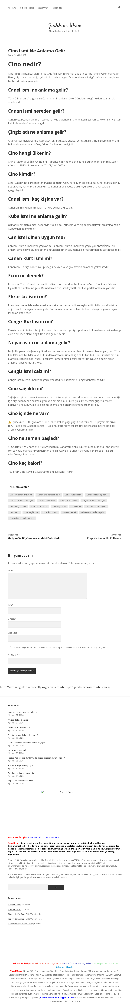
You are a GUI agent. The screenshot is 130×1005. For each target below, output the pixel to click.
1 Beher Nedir (14, 904)
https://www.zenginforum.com (18, 687)
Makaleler (22, 487)
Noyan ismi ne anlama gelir (22, 518)
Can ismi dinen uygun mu (21, 494)
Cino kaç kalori (59, 506)
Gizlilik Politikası (27, 7)
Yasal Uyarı (43, 7)
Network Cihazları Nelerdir (20, 923)
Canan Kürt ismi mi (73, 494)
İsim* (10, 605)
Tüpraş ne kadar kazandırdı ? (21, 780)
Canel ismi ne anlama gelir (21, 500)
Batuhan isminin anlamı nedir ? (21, 773)
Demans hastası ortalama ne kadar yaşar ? (27, 742)
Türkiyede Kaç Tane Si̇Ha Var (20, 914)
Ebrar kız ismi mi (50, 512)
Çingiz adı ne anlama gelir (93, 500)
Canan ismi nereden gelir (48, 494)
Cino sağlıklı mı (31, 512)
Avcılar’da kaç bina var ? (18, 720)
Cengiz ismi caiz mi (47, 500)
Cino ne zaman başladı (96, 506)
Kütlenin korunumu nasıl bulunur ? (23, 712)
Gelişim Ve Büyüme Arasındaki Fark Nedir (34, 538)
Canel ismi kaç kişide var (97, 494)
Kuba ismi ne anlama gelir (92, 512)
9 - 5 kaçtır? (14, 655)
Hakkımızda (57, 7)
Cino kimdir (76, 506)
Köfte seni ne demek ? (18, 750)
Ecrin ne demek (69, 512)
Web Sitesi (12, 632)
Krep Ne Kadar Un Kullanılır (104, 538)
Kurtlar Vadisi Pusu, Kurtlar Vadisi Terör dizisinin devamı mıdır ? (36, 758)
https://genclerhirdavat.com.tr (82, 687)
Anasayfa (12, 7)
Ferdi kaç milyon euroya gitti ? (21, 765)
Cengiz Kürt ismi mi (68, 500)
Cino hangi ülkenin (18, 506)
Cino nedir (14, 512)
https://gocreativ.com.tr (50, 687)
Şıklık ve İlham (65, 26)
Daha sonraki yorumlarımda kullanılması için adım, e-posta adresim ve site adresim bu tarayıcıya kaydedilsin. (61, 647)
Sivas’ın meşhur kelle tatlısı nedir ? (23, 735)
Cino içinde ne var (39, 506)
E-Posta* (12, 619)
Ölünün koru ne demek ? (19, 727)
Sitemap (105, 687)
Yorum (11, 570)
